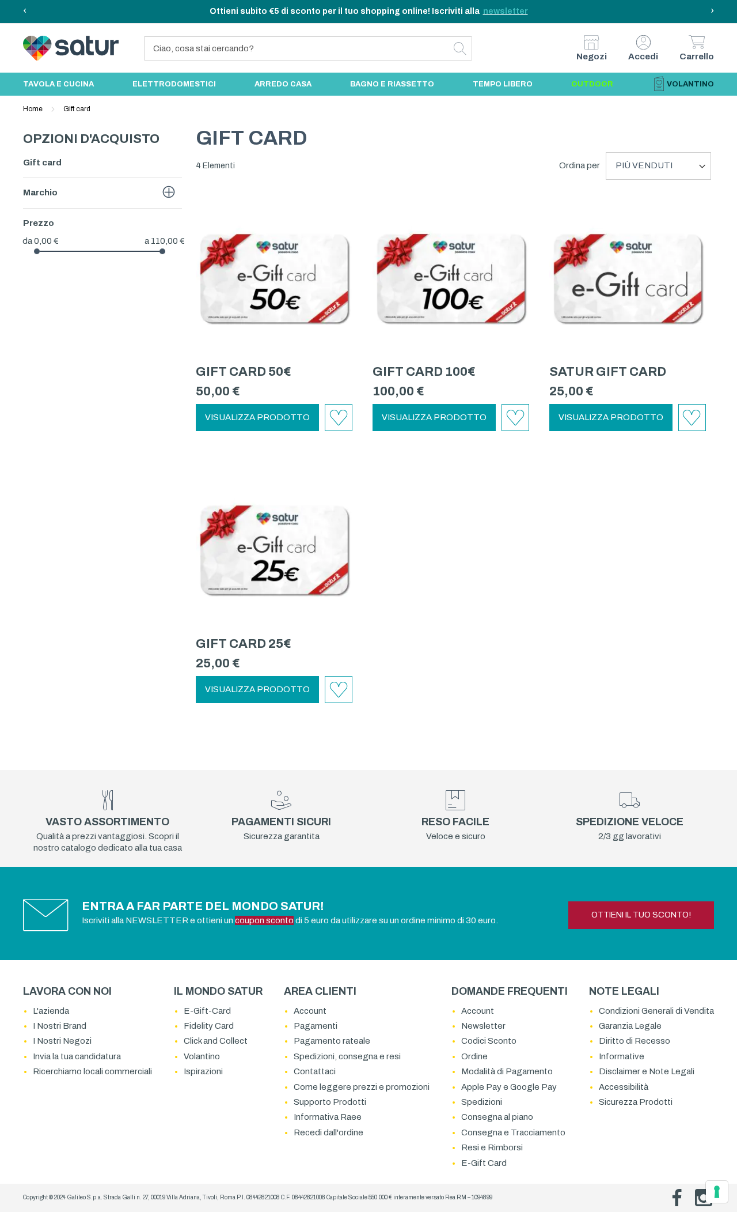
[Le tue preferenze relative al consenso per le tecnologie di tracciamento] (717, 1192)
